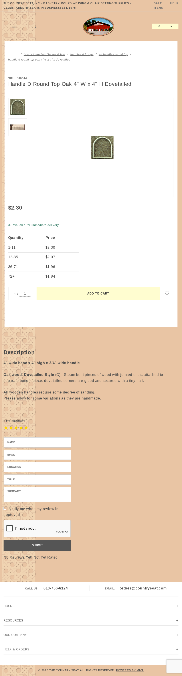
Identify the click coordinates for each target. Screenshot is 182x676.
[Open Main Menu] (14, 26)
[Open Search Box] (34, 26)
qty (16, 293)
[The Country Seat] (98, 26)
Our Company (15, 635)
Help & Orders (16, 649)
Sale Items (158, 5)
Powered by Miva (130, 670)
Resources (13, 620)
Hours (9, 606)
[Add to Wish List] (167, 293)
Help (174, 3)
